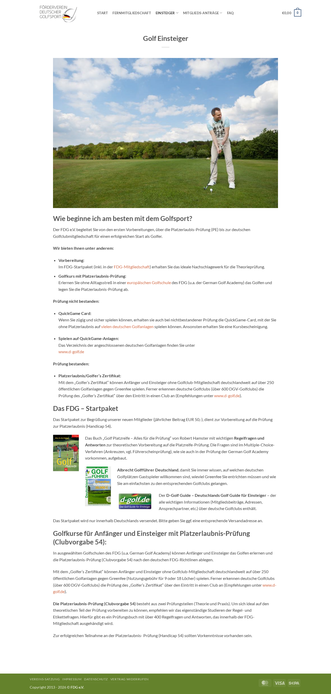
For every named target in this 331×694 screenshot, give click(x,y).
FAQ (230, 13)
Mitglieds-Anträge (201, 13)
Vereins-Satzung (45, 679)
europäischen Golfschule (149, 282)
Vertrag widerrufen (129, 679)
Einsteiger (165, 13)
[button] (291, 13)
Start (102, 13)
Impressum (72, 679)
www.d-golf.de (71, 351)
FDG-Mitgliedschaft (132, 266)
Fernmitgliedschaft (131, 13)
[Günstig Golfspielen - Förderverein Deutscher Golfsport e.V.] (59, 13)
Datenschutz (96, 679)
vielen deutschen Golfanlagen (127, 326)
